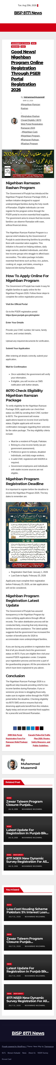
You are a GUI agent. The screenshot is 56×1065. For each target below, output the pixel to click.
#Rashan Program (29, 144)
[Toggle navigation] (29, 28)
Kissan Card (6, 1059)
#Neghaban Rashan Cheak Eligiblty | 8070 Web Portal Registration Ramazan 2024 (32, 122)
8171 (4, 1053)
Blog (9, 904)
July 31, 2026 (15, 917)
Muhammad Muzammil (34, 97)
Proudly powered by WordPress (14, 1047)
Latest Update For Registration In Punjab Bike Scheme (27, 833)
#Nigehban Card (29, 132)
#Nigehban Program (30, 136)
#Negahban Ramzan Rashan (30, 106)
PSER (23, 46)
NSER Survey (18, 855)
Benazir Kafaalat (14, 1053)
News (34, 43)
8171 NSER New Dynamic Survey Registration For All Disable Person (26, 861)
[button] (52, 27)
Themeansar (49, 1047)
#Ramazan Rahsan (30, 140)
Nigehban (15, 46)
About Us (32, 1053)
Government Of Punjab (20, 43)
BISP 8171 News (28, 12)
